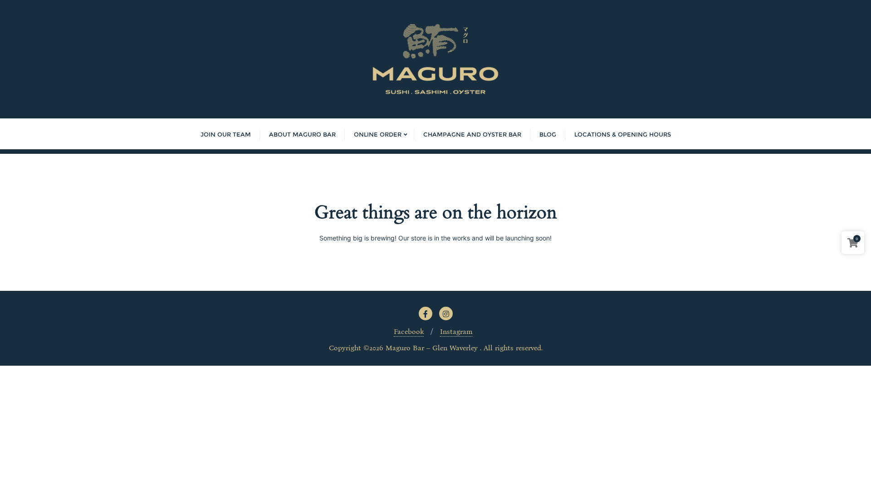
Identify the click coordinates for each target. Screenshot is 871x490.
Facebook (409, 331)
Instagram (456, 331)
